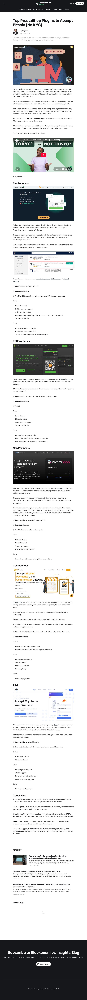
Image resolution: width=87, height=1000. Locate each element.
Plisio (55, 725)
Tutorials (48, 9)
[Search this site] (4, 3)
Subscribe (80, 3)
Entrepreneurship (38, 9)
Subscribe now (45, 964)
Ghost (57, 989)
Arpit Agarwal (24, 31)
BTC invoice (55, 279)
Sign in (72, 3)
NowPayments (60, 488)
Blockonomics (49, 225)
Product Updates (58, 9)
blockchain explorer (43, 279)
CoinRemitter (17, 602)
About (67, 9)
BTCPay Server (64, 379)
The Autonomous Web (24, 9)
